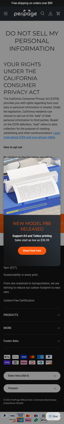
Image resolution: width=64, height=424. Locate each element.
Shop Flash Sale (32, 250)
